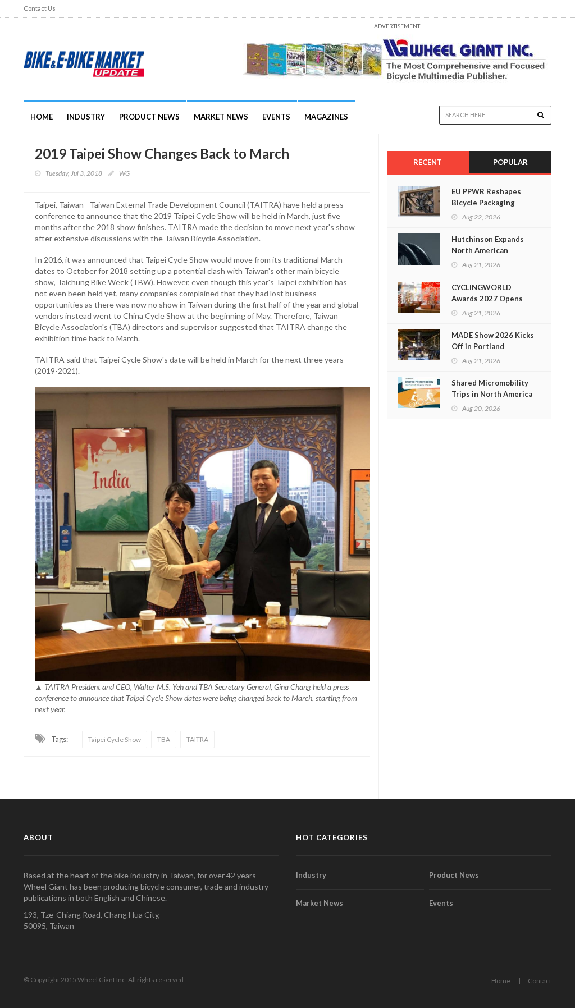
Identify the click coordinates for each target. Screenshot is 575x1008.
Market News (221, 116)
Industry (311, 874)
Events (276, 116)
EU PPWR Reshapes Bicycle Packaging (486, 197)
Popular (510, 162)
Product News (149, 116)
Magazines (326, 116)
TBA (163, 739)
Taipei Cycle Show (114, 739)
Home (41, 116)
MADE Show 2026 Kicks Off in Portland (492, 341)
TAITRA (197, 739)
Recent (427, 162)
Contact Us (40, 8)
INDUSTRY (86, 116)
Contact (539, 981)
